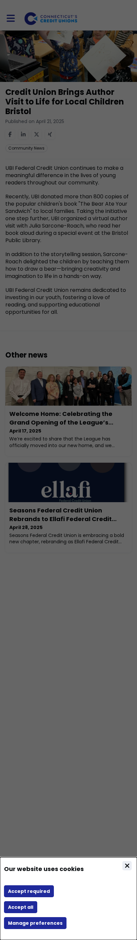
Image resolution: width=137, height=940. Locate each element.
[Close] (127, 865)
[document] (68, 898)
